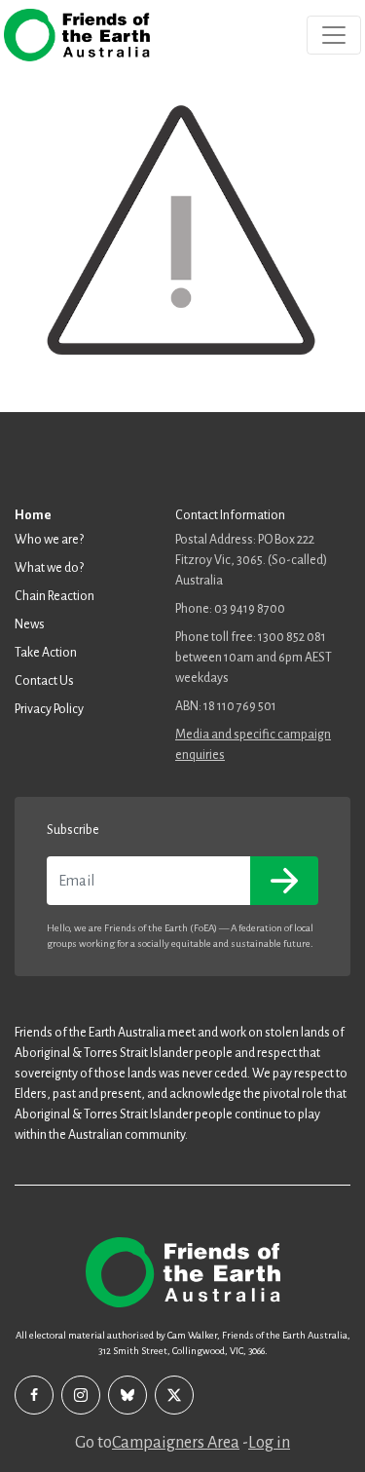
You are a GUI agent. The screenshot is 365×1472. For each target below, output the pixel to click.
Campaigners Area (175, 1443)
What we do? (49, 568)
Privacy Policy (49, 709)
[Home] (77, 35)
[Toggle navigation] (334, 35)
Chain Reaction (54, 596)
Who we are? (49, 540)
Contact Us (44, 681)
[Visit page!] (34, 1395)
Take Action (46, 653)
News (30, 624)
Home (33, 515)
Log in (269, 1443)
